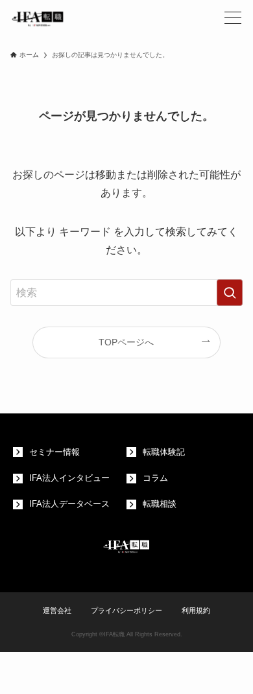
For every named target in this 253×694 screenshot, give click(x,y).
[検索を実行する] (230, 292)
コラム (155, 478)
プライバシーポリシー (126, 610)
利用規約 (196, 610)
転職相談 (159, 504)
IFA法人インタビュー (69, 478)
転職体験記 (164, 452)
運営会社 (57, 610)
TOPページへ (126, 342)
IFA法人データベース (69, 504)
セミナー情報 (54, 452)
